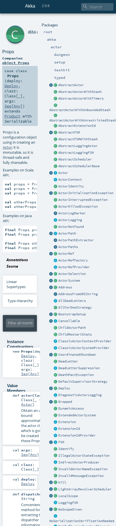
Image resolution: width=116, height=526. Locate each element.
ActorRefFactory (73, 260)
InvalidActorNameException (83, 469)
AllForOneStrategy (75, 307)
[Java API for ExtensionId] (55, 126)
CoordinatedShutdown (77, 355)
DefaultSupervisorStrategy (83, 381)
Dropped (65, 402)
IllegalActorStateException (84, 456)
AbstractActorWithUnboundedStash (79, 110)
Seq (8, 106)
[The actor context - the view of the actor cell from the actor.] (55, 180)
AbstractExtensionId (77, 126)
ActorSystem (69, 280)
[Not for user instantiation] (55, 328)
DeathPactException (76, 375)
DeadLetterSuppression (79, 368)
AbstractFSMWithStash (78, 139)
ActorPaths (68, 247)
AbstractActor (71, 85)
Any (17, 106)
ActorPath (67, 233)
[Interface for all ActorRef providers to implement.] (55, 267)
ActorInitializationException (85, 193)
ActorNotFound (71, 227)
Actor (63, 173)
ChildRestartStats (75, 334)
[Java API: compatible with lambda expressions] (51, 85)
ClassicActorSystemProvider (84, 348)
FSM (61, 442)
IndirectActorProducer (79, 462)
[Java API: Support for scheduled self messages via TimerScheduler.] (55, 99)
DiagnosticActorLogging (80, 395)
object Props (15, 62)
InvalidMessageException (81, 476)
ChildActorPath (72, 328)
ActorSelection (72, 274)
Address (65, 287)
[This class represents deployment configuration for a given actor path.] (55, 388)
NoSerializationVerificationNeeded (81, 521)
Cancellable (69, 321)
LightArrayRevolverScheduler (84, 489)
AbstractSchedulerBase (79, 166)
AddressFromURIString (78, 294)
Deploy (64, 388)
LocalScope (68, 496)
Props (8, 51)
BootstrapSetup (72, 314)
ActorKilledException (78, 206)
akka (32, 31)
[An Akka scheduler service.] (55, 159)
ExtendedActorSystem (77, 415)
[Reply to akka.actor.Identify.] (55, 186)
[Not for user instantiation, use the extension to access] (55, 355)
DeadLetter (68, 361)
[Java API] (55, 247)
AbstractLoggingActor (78, 146)
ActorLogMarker (72, 213)
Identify (66, 449)
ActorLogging (70, 220)
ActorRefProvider (74, 267)
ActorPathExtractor (76, 240)
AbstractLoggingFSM (76, 153)
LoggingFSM (68, 503)
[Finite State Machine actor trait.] (55, 442)
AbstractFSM (69, 132)
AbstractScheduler (75, 159)
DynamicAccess (71, 408)
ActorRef (66, 254)
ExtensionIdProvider (77, 435)
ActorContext (70, 180)
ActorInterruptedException (83, 200)
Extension (67, 422)
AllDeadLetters (72, 301)
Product (12, 116)
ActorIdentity (71, 186)
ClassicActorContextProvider (84, 341)
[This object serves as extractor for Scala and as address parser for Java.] (55, 294)
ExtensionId (69, 429)
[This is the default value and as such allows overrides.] (55, 509)
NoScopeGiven (70, 509)
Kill (62, 482)
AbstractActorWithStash (80, 92)
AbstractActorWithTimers (81, 98)
